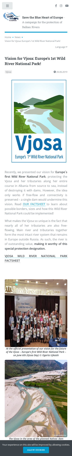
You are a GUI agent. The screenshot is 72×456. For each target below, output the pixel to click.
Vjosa (8, 71)
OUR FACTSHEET (34, 204)
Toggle (7, 6)
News (17, 37)
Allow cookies (36, 450)
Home (8, 37)
